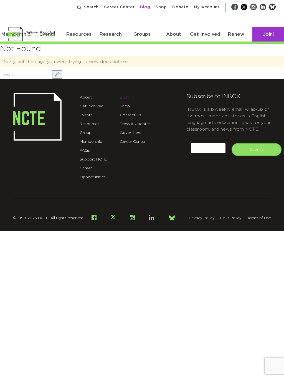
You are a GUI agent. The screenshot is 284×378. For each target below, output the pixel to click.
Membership (91, 142)
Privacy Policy (202, 218)
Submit (256, 149)
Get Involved (205, 34)
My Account (206, 7)
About (173, 34)
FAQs (85, 150)
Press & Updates (135, 124)
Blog (145, 7)
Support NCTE (93, 159)
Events (86, 115)
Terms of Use (259, 218)
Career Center (119, 7)
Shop (161, 7)
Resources (79, 34)
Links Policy (231, 218)
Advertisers (130, 133)
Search (91, 7)
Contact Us (130, 115)
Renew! (236, 34)
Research (110, 34)
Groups (142, 34)
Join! (268, 34)
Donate (180, 7)
